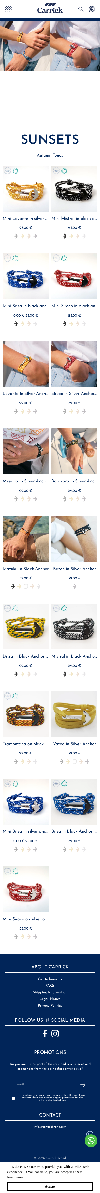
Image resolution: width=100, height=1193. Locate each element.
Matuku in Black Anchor (26, 569)
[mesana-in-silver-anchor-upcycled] (26, 451)
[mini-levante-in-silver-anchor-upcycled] (26, 189)
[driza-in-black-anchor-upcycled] (26, 626)
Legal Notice (50, 999)
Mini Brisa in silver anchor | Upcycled (26, 831)
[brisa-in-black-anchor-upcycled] (74, 802)
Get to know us (50, 979)
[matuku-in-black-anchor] (26, 539)
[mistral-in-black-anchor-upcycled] (74, 626)
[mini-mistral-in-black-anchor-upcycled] (74, 189)
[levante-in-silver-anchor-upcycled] (26, 364)
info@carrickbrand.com (50, 1126)
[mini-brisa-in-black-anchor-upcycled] (26, 276)
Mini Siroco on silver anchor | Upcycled (26, 919)
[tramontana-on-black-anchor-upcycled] (26, 714)
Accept (50, 1186)
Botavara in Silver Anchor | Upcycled (74, 481)
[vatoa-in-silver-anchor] (74, 714)
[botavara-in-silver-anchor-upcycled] (74, 451)
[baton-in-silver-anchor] (74, 539)
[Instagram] (55, 1033)
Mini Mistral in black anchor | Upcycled (74, 218)
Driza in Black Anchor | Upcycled (26, 656)
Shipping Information (50, 992)
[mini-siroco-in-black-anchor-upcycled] (74, 276)
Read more (15, 1177)
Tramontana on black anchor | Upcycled (26, 744)
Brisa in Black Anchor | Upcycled (74, 831)
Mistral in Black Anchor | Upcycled (74, 656)
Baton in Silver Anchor (74, 569)
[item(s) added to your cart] (91, 9)
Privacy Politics (50, 1006)
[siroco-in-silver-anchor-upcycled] (74, 364)
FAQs (50, 986)
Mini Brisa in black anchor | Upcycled (26, 306)
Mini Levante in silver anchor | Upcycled (26, 218)
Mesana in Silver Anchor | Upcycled (26, 481)
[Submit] (82, 1084)
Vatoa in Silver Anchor (74, 744)
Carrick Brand (56, 1158)
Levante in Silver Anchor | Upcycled (26, 394)
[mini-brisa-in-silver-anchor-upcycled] (26, 802)
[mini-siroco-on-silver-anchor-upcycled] (26, 889)
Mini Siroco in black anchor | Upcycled (74, 306)
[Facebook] (45, 1033)
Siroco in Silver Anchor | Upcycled (74, 394)
